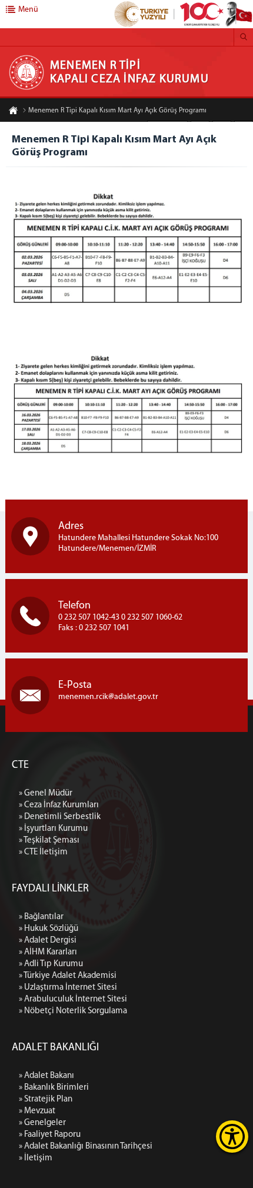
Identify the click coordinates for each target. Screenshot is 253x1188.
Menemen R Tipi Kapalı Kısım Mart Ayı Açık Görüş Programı (117, 110)
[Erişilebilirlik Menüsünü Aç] (232, 1136)
